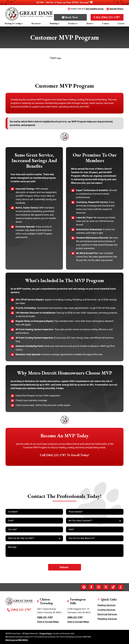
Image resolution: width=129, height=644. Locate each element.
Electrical (35, 23)
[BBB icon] (120, 587)
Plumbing (54, 23)
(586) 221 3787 (75, 617)
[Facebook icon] (91, 587)
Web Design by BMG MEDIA (17, 640)
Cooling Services (106, 609)
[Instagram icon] (98, 587)
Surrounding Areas (95, 9)
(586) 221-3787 (21, 610)
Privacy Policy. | (46, 634)
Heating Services (106, 605)
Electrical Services (107, 614)
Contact (105, 23)
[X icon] (106, 587)
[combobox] (94, 521)
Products (72, 23)
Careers (121, 23)
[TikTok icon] (113, 587)
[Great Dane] (29, 13)
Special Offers (116, 9)
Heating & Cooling (13, 23)
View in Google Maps (48, 621)
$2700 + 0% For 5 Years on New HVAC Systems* (63, 2)
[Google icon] (84, 587)
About (89, 23)
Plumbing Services (107, 618)
